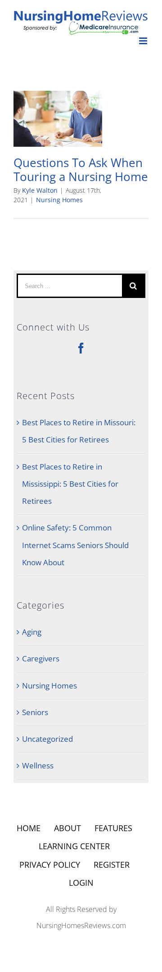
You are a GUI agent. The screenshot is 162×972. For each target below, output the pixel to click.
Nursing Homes (59, 199)
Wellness (38, 765)
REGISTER (112, 864)
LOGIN (81, 882)
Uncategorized (47, 739)
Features (113, 828)
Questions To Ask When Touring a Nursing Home (81, 169)
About (67, 828)
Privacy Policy (49, 864)
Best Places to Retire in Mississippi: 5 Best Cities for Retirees (70, 484)
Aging (31, 632)
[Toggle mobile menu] (143, 41)
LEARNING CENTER (74, 846)
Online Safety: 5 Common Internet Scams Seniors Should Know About (75, 544)
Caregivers (40, 658)
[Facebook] (81, 348)
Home (28, 828)
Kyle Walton (40, 190)
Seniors (35, 712)
